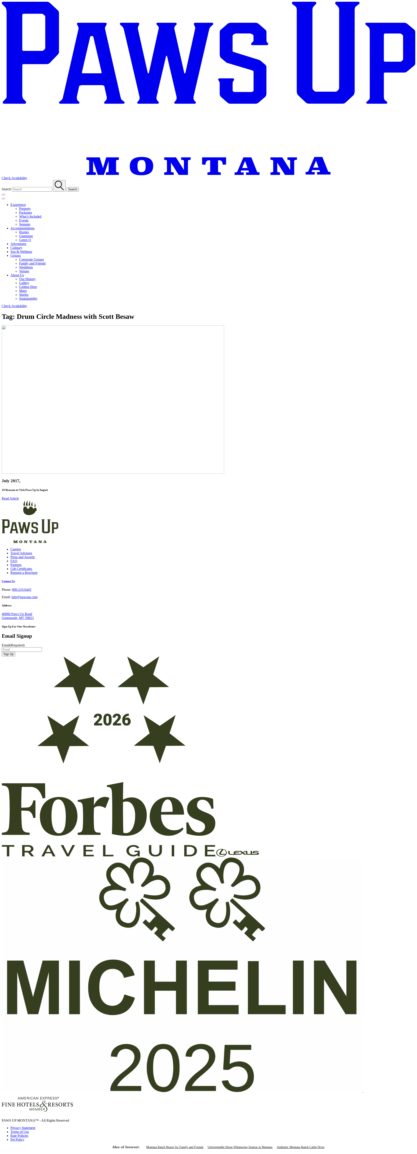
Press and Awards (22, 557)
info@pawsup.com (25, 597)
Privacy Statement (22, 1128)
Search (6, 189)
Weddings (26, 267)
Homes (24, 232)
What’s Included (30, 216)
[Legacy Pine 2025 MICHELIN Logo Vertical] (182, 1091)
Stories (23, 294)
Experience (18, 205)
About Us (17, 275)
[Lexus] (237, 855)
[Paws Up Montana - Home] (208, 174)
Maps (23, 291)
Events (23, 220)
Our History (27, 279)
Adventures (18, 244)
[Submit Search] (59, 186)
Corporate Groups (31, 259)
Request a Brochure (24, 573)
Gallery (24, 283)
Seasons (24, 224)
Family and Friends (32, 263)
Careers (15, 549)
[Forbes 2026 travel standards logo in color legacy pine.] (109, 855)
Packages (25, 212)
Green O (25, 240)
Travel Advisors (21, 553)
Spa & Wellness (21, 251)
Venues (24, 271)
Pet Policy (17, 1139)
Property (25, 208)
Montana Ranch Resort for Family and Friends (174, 1147)
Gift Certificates (21, 569)
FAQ (13, 561)
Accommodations (22, 228)
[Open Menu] (3, 194)
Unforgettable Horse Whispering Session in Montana (240, 1147)
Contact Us (8, 581)
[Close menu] (3, 198)
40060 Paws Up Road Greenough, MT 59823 (18, 616)
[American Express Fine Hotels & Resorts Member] (37, 1113)
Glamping (26, 236)
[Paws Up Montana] (30, 542)
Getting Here (28, 287)
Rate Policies (19, 1135)
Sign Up (8, 654)
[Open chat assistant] (407, 1144)
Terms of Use (19, 1132)
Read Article (10, 498)
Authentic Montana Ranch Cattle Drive (300, 1147)
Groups (15, 255)
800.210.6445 (21, 589)
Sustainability (28, 298)
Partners (16, 565)
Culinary (16, 248)
